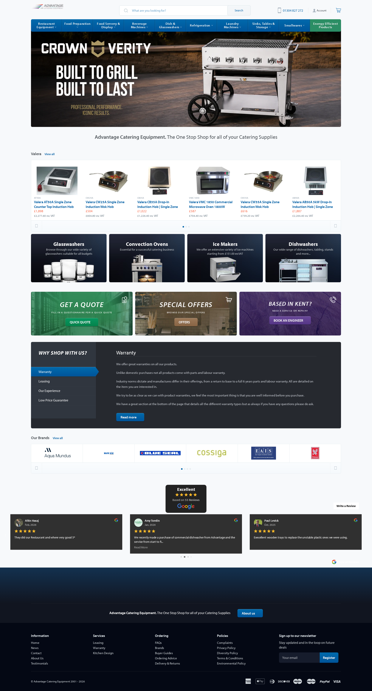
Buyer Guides (164, 653)
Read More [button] (21, 547)
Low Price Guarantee (53, 400)
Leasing (44, 381)
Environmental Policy (231, 663)
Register (330, 657)
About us (248, 613)
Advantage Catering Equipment (52, 681)
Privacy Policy (226, 648)
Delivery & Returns (167, 663)
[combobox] (185, 10)
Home (35, 643)
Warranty (45, 372)
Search (239, 10)
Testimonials (39, 663)
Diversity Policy (227, 653)
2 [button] (186, 227)
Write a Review (346, 506)
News (35, 648)
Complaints (225, 643)
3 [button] (189, 227)
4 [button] (190, 469)
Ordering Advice (166, 658)
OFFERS (184, 322)
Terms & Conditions (230, 658)
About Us (37, 658)
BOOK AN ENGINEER (288, 320)
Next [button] (335, 225)
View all (50, 154)
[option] (186, 77)
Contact (36, 653)
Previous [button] (36, 225)
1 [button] (184, 227)
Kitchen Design (103, 653)
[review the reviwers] (116, 521)
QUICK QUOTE (80, 322)
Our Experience (49, 390)
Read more (128, 417)
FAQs (158, 643)
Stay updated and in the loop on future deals (307, 644)
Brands (159, 648)
